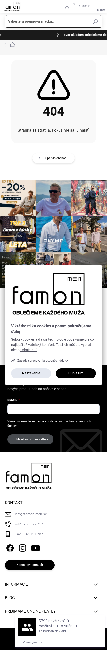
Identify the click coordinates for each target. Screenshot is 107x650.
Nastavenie (31, 373)
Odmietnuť (28, 350)
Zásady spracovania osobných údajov (43, 360)
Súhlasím (75, 373)
